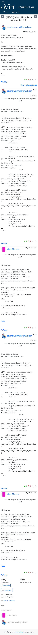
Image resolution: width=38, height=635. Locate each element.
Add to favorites (9, 601)
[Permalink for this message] (36, 79)
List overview (6, 585)
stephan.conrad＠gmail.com (19, 27)
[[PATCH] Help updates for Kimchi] (2, 16)
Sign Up (17, 12)
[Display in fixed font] (32, 79)
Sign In (6, 12)
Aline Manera (13, 249)
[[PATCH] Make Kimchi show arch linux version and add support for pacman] (35, 16)
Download (7, 590)
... (3, 321)
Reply (5, 82)
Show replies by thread (29, 85)
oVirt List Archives (26, 7)
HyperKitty (19, 632)
